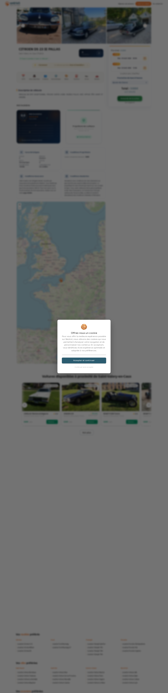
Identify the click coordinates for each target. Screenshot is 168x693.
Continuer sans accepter (84, 367)
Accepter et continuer (84, 360)
